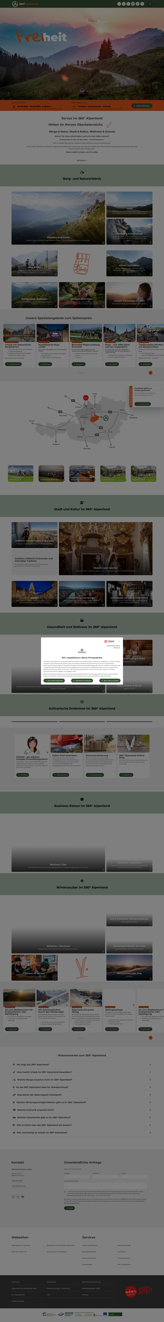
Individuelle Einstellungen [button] (83, 680)
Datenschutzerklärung (113, 645)
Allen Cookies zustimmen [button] (111, 680)
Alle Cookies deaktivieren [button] (55, 680)
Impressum (116, 647)
